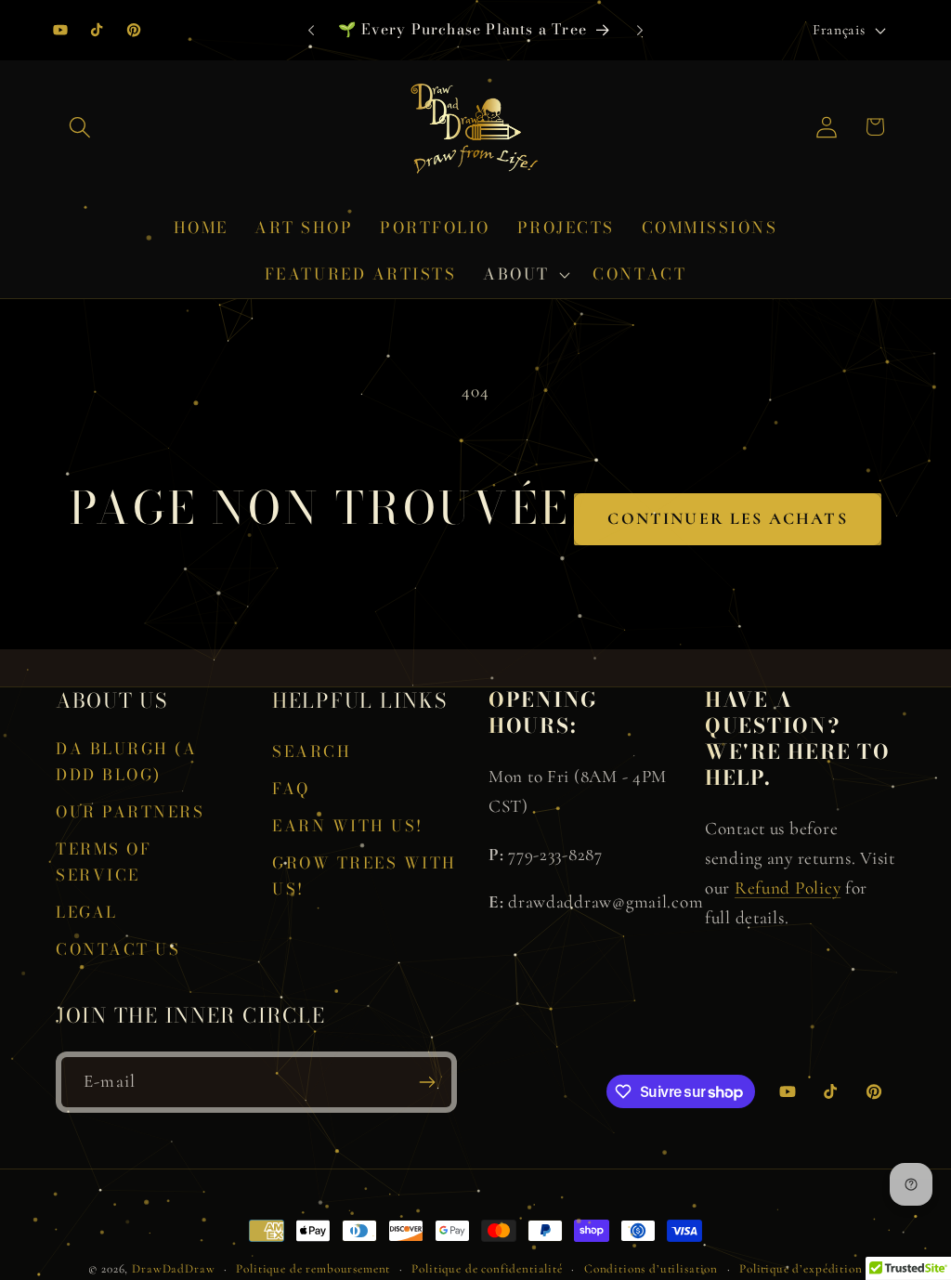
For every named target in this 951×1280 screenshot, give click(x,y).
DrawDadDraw (173, 1268)
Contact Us (118, 949)
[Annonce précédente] (311, 29)
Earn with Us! (347, 826)
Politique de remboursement (313, 1268)
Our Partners (130, 812)
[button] (80, 126)
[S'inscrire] (426, 1082)
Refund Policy (787, 888)
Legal (87, 912)
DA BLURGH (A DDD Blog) (126, 762)
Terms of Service (103, 862)
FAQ (291, 789)
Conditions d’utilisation (651, 1268)
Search (311, 751)
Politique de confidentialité (487, 1268)
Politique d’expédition (800, 1268)
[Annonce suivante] (639, 29)
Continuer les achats (727, 518)
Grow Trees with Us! (364, 876)
